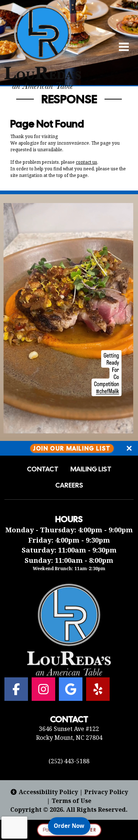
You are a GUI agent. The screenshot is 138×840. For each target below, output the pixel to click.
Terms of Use (71, 801)
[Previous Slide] (12, 317)
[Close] (129, 448)
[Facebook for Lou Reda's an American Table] (16, 689)
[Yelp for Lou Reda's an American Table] (98, 689)
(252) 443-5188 (69, 761)
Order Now (72, 825)
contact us (86, 162)
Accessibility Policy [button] (48, 792)
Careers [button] (69, 485)
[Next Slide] (126, 317)
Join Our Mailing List (72, 448)
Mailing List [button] (91, 469)
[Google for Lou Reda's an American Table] (70, 689)
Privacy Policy (106, 792)
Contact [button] (43, 469)
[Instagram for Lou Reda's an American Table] (43, 689)
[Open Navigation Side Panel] (121, 47)
